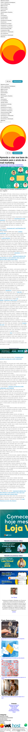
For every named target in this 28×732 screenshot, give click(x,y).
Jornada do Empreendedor (6, 717)
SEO (17, 166)
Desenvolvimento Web (6, 28)
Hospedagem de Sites (14, 710)
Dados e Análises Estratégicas (8, 2)
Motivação (3, 10)
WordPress (8, 290)
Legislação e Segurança (6, 26)
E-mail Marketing (19, 164)
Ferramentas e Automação (7, 35)
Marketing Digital (5, 84)
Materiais (3, 36)
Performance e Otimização (7, 31)
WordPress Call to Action (10, 300)
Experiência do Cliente (6, 23)
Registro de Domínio (14, 705)
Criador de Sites (14, 706)
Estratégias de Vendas (6, 20)
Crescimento (4, 15)
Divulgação (11, 164)
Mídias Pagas (4, 7)
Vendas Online (4, 18)
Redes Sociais (12, 166)
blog (11, 333)
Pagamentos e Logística (6, 25)
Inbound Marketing (5, 4)
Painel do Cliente (17, 81)
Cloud (14, 712)
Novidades (2, 723)
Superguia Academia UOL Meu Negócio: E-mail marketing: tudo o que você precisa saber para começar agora (13, 257)
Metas (2, 13)
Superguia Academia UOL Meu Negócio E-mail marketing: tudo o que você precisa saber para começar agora (13, 492)
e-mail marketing (6, 238)
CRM (7, 164)
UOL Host (9, 81)
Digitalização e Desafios (6, 12)
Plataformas (4, 22)
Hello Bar (19, 292)
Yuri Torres (21, 166)
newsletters (17, 253)
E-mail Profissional (14, 709)
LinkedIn (14, 611)
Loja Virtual (14, 707)
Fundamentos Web (5, 30)
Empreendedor (4, 9)
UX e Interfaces (4, 33)
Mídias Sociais (4, 5)
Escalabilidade (4, 17)
